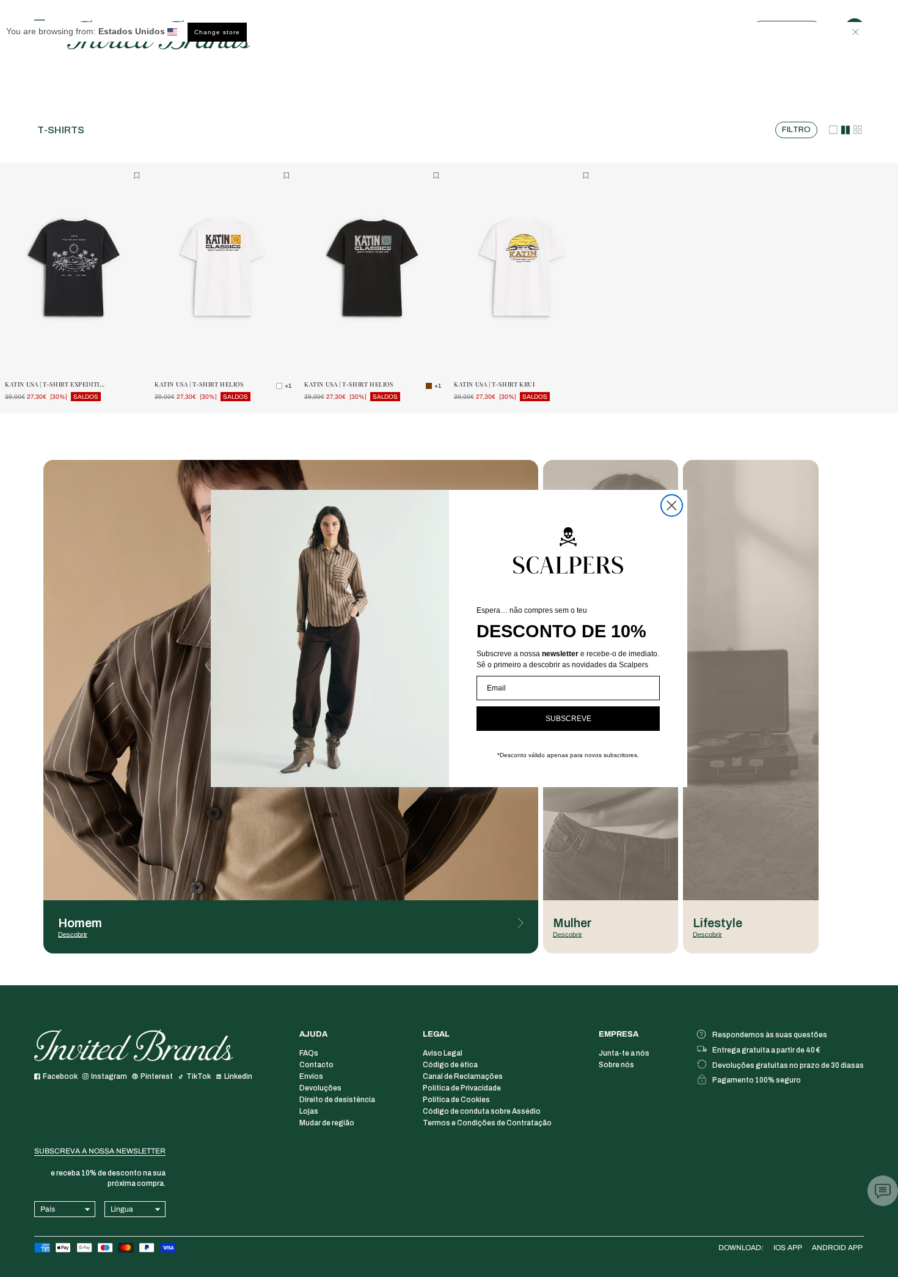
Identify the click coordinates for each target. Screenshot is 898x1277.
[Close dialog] (671, 505)
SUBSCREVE (568, 718)
